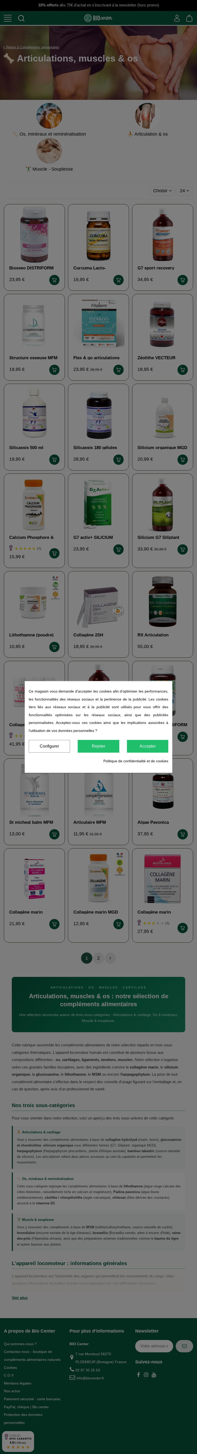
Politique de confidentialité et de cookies (135, 761)
